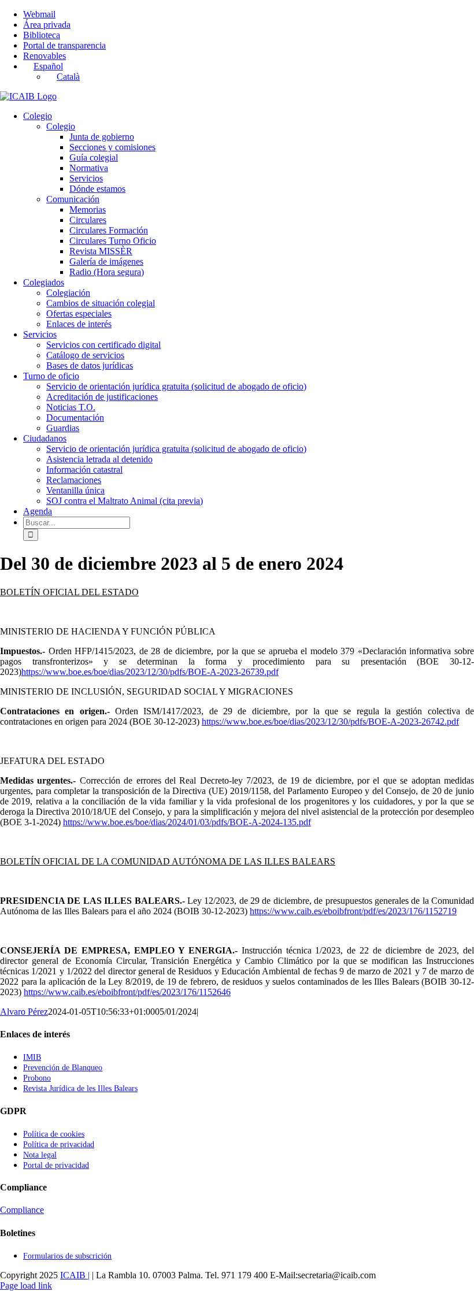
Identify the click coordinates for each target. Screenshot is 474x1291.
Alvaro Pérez (24, 1012)
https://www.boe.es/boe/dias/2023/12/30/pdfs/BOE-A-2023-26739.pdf (150, 672)
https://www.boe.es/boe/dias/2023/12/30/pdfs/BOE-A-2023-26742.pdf (330, 721)
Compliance (22, 1210)
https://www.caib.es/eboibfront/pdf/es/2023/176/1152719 (353, 911)
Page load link (26, 1285)
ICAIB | (75, 1275)
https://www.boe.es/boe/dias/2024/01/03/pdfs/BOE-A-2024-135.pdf (187, 822)
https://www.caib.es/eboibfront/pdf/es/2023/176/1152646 (127, 992)
